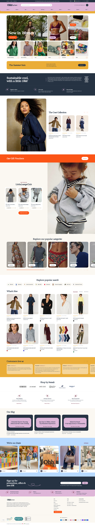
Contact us (15, 1)
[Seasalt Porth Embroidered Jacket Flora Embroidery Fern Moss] (55, 123)
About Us (8, 1)
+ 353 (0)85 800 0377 (37, 493)
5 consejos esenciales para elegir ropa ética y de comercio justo (18, 433)
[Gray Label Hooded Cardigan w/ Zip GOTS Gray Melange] (23, 195)
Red (7, 350)
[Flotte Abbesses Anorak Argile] (82, 123)
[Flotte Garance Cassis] (68, 123)
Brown (40, 350)
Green (73, 351)
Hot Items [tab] (81, 291)
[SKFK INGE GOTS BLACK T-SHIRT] (47, 304)
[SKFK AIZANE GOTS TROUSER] (80, 304)
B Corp (11, 1)
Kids (6, 203)
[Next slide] (87, 112)
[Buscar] (50, 5)
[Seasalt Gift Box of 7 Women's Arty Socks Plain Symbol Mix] (64, 334)
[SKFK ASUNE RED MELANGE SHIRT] (14, 334)
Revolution (27, 523)
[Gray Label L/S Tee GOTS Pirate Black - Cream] (11, 195)
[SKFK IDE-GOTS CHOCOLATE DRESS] (47, 334)
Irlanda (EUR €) (64, 517)
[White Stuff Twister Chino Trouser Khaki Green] (80, 334)
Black (40, 320)
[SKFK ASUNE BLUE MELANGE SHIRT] (30, 334)
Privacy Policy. (79, 485)
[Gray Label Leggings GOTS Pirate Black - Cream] (36, 195)
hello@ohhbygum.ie (58, 493)
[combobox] (36, 5)
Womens (50, 134)
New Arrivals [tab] (75, 291)
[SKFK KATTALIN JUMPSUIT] (30, 304)
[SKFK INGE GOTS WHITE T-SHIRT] (64, 304)
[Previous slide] (84, 112)
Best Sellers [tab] (86, 291)
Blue (23, 350)
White (57, 320)
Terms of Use (73, 485)
